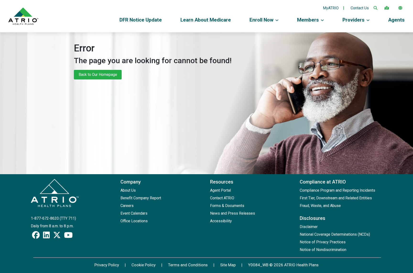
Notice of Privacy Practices (323, 242)
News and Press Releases (232, 213)
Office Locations (134, 221)
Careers (127, 205)
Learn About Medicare (205, 20)
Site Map (228, 264)
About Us (128, 190)
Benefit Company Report (140, 198)
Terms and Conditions (188, 264)
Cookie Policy (143, 264)
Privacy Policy (106, 264)
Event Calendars (133, 213)
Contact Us (360, 8)
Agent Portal (220, 190)
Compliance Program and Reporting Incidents (337, 190)
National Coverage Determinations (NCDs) (335, 234)
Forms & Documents (227, 205)
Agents (396, 20)
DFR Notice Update (141, 20)
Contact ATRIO (222, 198)
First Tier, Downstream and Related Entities (336, 198)
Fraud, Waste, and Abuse (320, 205)
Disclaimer (309, 226)
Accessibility (221, 221)
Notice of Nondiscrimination (323, 249)
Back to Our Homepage (98, 74)
